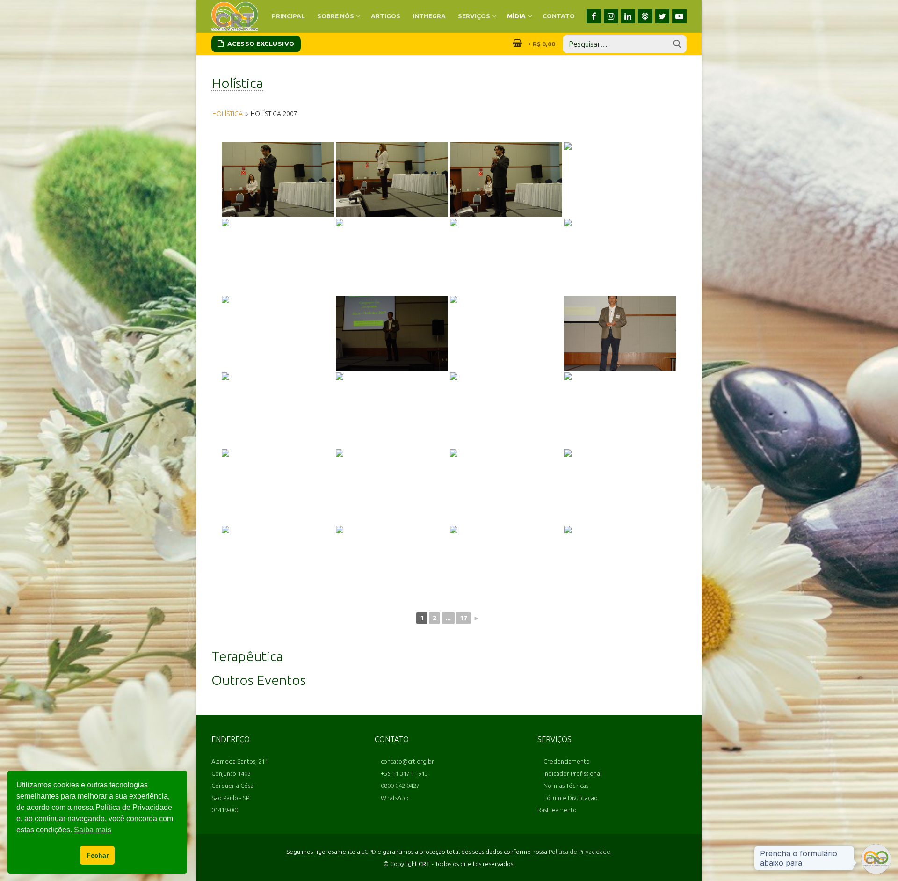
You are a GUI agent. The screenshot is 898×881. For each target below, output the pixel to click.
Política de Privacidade (579, 851)
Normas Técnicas (565, 785)
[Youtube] (679, 16)
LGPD (369, 851)
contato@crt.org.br (406, 761)
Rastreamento (557, 810)
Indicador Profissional (571, 773)
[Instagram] (611, 16)
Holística (227, 113)
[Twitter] (662, 16)
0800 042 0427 (399, 785)
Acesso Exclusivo (260, 43)
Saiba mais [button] (92, 830)
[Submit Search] (677, 43)
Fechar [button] (98, 855)
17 (463, 618)
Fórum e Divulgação (570, 797)
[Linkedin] (628, 16)
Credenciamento (566, 761)
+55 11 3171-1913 (403, 773)
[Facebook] (594, 16)
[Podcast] (645, 16)
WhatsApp (394, 797)
